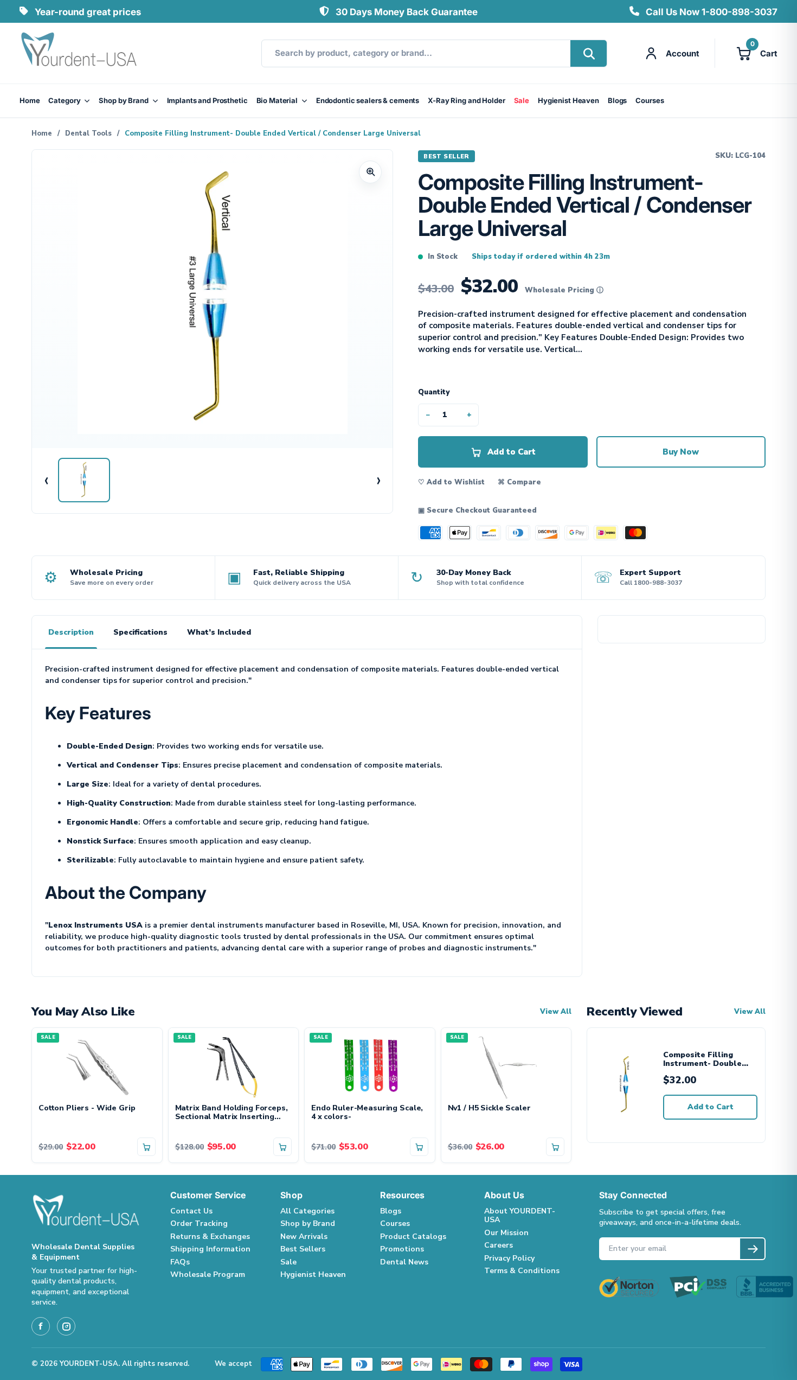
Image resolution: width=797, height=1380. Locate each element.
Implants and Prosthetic (207, 100)
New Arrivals (303, 1236)
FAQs (180, 1262)
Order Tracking (199, 1223)
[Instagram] (66, 1326)
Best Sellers (302, 1249)
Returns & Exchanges (210, 1236)
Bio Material (277, 100)
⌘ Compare (519, 482)
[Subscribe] (752, 1248)
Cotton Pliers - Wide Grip (87, 1108)
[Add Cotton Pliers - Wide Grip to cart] (146, 1147)
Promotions (402, 1249)
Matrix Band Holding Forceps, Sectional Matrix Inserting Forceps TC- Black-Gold (231, 1113)
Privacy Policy (509, 1258)
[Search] (588, 53)
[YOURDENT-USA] (79, 53)
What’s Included (219, 632)
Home (30, 100)
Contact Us (191, 1211)
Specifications (140, 632)
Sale (521, 100)
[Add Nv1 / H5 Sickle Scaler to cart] (555, 1147)
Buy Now (681, 451)
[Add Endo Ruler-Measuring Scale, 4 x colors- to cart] (419, 1147)
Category (64, 100)
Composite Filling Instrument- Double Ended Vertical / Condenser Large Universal (702, 1060)
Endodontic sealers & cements (367, 100)
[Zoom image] (370, 172)
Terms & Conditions (522, 1271)
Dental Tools (88, 133)
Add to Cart (710, 1107)
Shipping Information (210, 1249)
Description (71, 632)
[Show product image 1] (84, 480)
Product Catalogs (413, 1236)
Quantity (433, 392)
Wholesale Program (207, 1274)
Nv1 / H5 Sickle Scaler (489, 1108)
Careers (498, 1245)
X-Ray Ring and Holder (466, 100)
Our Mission (506, 1233)
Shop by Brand (123, 100)
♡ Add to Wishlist (451, 482)
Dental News (404, 1262)
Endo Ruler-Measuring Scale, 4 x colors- (367, 1113)
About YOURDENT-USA (519, 1215)
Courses (649, 100)
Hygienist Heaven (568, 100)
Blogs (617, 100)
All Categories (307, 1211)
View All (555, 1011)
